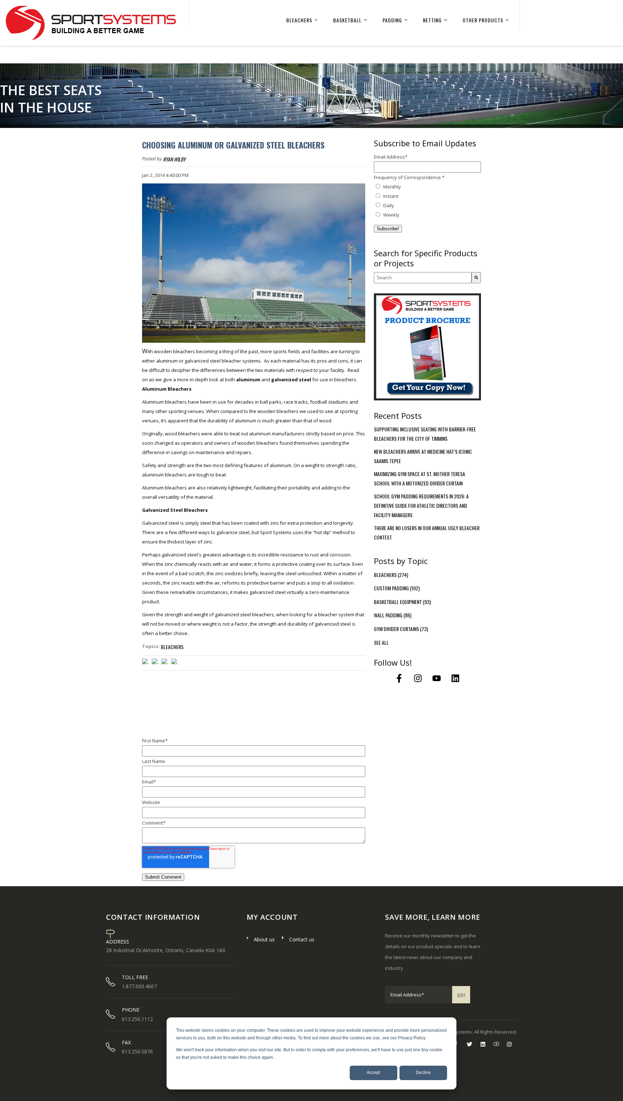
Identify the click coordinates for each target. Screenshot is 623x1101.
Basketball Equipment (402, 601)
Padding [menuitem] (392, 20)
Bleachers (172, 647)
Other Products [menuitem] (483, 20)
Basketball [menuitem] (347, 20)
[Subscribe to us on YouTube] (436, 678)
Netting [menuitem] (432, 20)
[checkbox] (427, 200)
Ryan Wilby (174, 159)
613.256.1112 (137, 1019)
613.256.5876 (137, 1051)
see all (381, 642)
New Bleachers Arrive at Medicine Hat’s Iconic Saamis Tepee (423, 456)
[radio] (427, 186)
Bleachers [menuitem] (299, 20)
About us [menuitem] (264, 939)
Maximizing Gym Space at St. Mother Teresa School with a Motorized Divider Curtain (419, 478)
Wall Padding (392, 615)
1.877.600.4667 (139, 986)
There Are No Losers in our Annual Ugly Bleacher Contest (427, 532)
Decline (423, 1072)
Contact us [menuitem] (301, 939)
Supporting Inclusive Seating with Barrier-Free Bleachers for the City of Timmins (425, 433)
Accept (373, 1072)
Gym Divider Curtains (401, 628)
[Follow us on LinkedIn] (455, 678)
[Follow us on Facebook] (399, 678)
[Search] (476, 277)
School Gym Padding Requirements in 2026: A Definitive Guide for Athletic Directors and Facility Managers (421, 505)
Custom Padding (397, 588)
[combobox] (423, 277)
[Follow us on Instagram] (418, 678)
